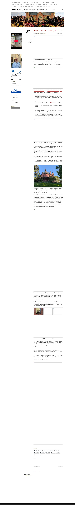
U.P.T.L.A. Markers (21, 6)
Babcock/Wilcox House (15, 102)
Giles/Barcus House (14, 100)
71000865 (51, 92)
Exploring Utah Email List (44, 2)
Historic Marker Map (15, 4)
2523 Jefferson (52, 102)
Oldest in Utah (39, 4)
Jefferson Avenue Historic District (39, 91)
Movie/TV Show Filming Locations (29, 4)
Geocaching (52, 2)
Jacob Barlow (39, 33)
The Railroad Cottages (15, 97)
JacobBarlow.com (19, 9)
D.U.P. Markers (32, 2)
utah (26, 42)
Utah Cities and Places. (29, 6)
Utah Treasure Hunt (46, 6)
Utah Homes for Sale (38, 6)
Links (21, 4)
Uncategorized (44, 33)
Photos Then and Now (53, 4)
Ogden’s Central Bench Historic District (53, 91)
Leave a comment (60, 33)
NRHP (30, 41)
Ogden (25, 42)
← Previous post (36, 466)
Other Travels (45, 4)
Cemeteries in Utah (25, 2)
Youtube (19, 51)
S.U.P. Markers (14, 6)
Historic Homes (27, 41)
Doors (37, 2)
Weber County (30, 42)
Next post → (60, 466)
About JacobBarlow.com (16, 2)
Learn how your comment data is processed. (28, 475)
